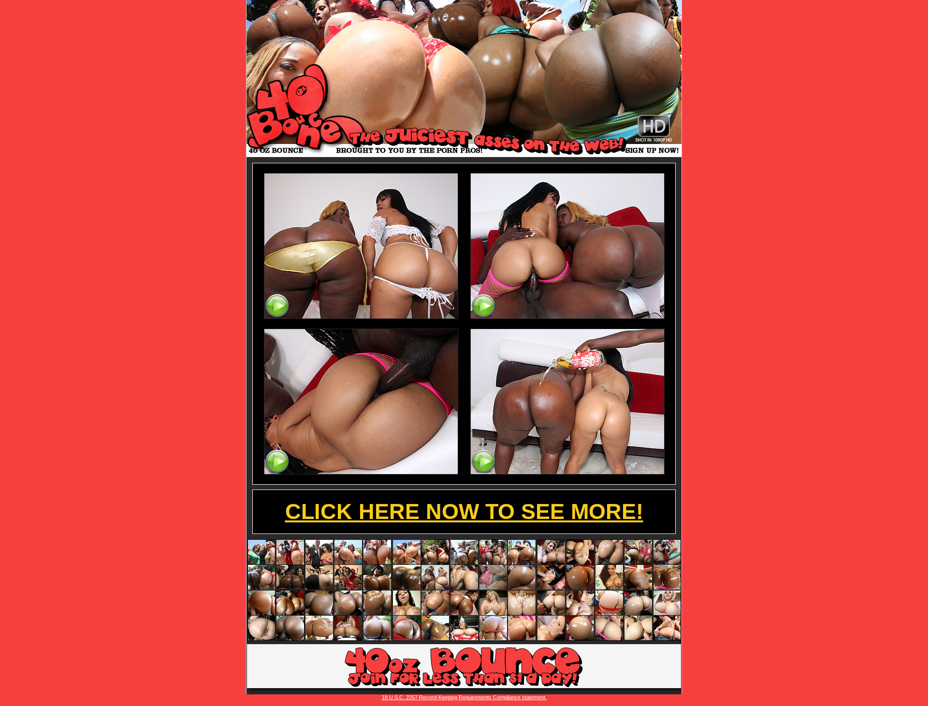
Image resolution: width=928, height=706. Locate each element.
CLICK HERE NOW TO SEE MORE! (464, 511)
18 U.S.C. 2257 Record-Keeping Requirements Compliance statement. (464, 697)
